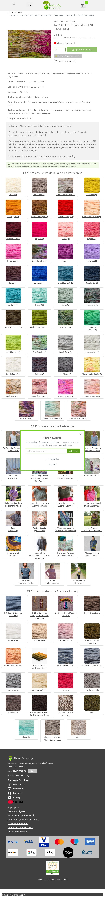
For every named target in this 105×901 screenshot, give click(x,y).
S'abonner (73, 451)
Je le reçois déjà (52, 459)
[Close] (80, 434)
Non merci (52, 464)
